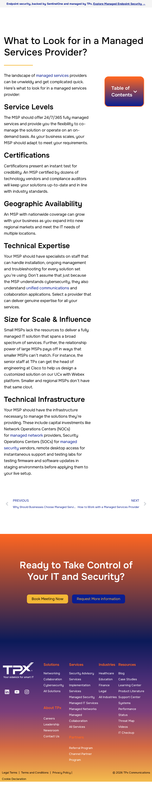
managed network (26, 435)
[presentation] (7, 692)
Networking (52, 673)
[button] (135, 92)
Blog (121, 673)
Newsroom (51, 730)
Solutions (51, 664)
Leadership (51, 724)
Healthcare (106, 673)
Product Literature (131, 691)
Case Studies (127, 679)
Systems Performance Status (127, 709)
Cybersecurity (54, 685)
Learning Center (129, 685)
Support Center (129, 697)
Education (106, 679)
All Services (77, 727)
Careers (49, 718)
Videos (123, 727)
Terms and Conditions (34, 772)
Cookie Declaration (14, 779)
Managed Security (82, 697)
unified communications (47, 288)
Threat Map (126, 721)
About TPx (52, 708)
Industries (107, 664)
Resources (127, 664)
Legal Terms (9, 772)
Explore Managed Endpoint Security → (119, 4)
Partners (76, 737)
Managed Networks (83, 709)
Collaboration (53, 679)
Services (76, 664)
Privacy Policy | (62, 772)
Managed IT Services (83, 703)
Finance (104, 685)
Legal (102, 691)
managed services (52, 75)
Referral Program (81, 748)
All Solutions (52, 691)
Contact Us (51, 736)
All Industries (108, 697)
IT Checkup (126, 733)
